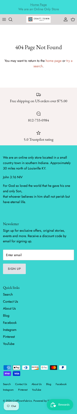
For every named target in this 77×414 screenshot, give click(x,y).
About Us (9, 308)
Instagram (9, 329)
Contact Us (10, 301)
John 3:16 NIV (13, 177)
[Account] (65, 19)
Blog (6, 315)
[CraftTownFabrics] (38, 19)
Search (8, 294)
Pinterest (9, 336)
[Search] (12, 19)
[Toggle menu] (4, 19)
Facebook (10, 322)
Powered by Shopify (44, 401)
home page (53, 60)
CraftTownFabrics (22, 401)
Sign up (14, 269)
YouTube (8, 343)
